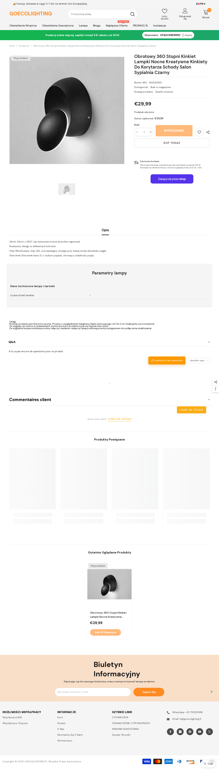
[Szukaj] (102, 14)
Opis (105, 230)
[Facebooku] (170, 731)
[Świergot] (209, 731)
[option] (67, 111)
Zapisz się (149, 692)
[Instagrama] (180, 731)
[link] (199, 132)
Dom (12, 45)
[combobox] (98, 14)
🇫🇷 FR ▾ (200, 3)
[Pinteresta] (190, 731)
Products (24, 45)
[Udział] (207, 132)
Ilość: (137, 124)
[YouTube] (199, 731)
